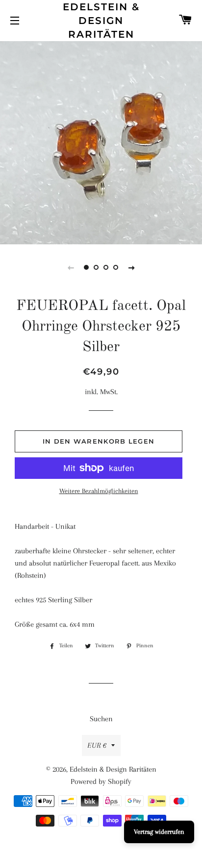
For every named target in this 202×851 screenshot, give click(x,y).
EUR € (96, 745)
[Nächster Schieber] (131, 267)
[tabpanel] (101, 141)
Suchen (101, 718)
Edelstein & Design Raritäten (101, 20)
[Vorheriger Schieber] (70, 267)
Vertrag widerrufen (159, 831)
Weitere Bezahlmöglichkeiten (98, 491)
